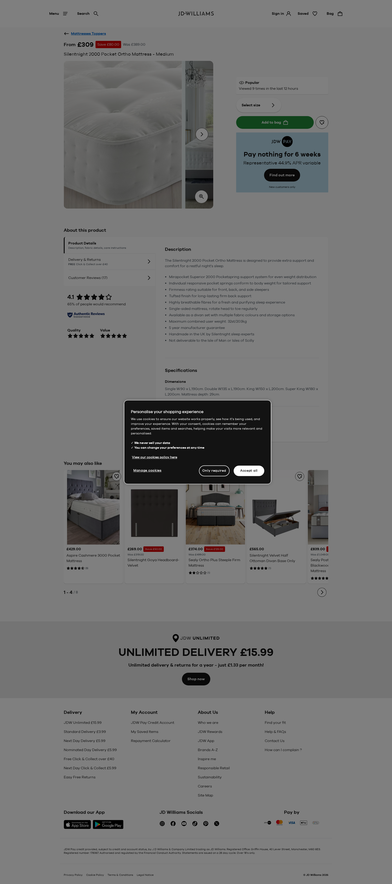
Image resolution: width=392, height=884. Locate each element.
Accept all (249, 470)
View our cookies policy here (154, 457)
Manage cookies (147, 470)
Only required (214, 470)
